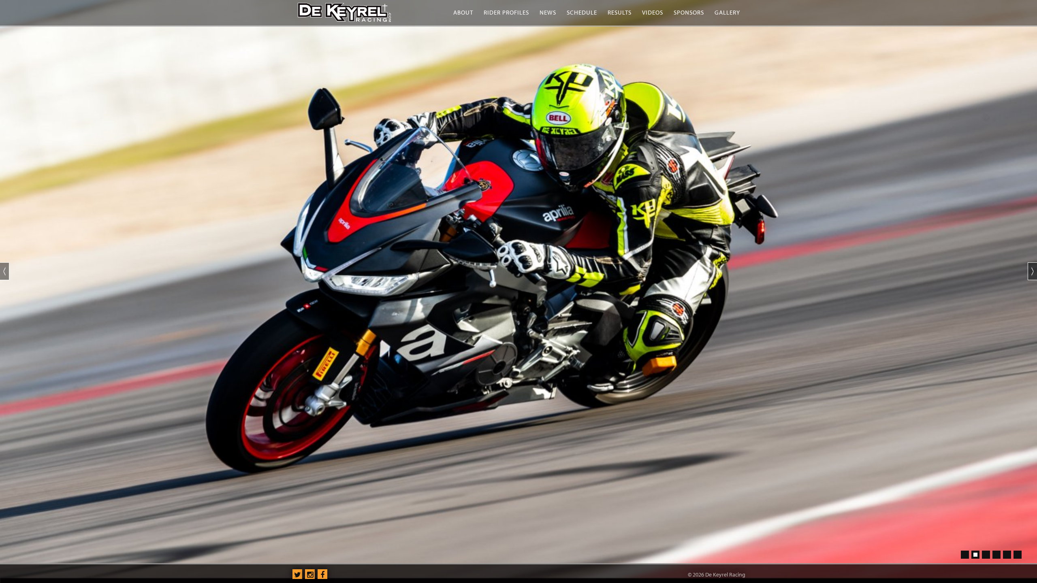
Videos (652, 12)
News (548, 12)
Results (620, 12)
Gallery (727, 12)
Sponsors (689, 12)
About (463, 12)
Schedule (582, 12)
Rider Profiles (506, 12)
